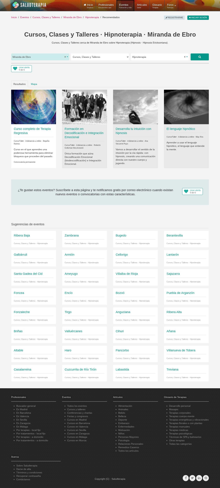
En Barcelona (23, 412)
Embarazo (123, 423)
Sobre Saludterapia (26, 465)
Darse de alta (23, 469)
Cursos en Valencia (77, 426)
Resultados (19, 84)
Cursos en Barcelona (78, 423)
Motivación (124, 430)
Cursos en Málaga (77, 437)
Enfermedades (126, 426)
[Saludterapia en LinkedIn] (199, 478)
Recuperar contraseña (28, 476)
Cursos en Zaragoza (78, 433)
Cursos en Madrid (77, 419)
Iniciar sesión (199, 17)
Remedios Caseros (128, 447)
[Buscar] (200, 56)
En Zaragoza (23, 423)
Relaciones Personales (130, 443)
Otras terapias (177, 440)
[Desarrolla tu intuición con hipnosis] (135, 106)
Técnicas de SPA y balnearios (185, 437)
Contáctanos (23, 479)
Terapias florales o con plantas (185, 423)
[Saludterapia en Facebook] (186, 478)
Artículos (142, 5)
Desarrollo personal (179, 406)
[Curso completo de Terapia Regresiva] (33, 106)
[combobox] (40, 56)
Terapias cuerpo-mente (181, 416)
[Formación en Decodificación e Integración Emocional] (84, 106)
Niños (121, 433)
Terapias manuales (179, 426)
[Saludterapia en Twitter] (192, 478)
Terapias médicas (178, 430)
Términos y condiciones (29, 472)
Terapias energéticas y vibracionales (189, 419)
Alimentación (125, 406)
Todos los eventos (77, 406)
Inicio (14, 17)
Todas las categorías (180, 443)
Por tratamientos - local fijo (30, 433)
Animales (123, 409)
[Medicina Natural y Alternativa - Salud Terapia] (29, 5)
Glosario (157, 5)
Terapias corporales (180, 412)
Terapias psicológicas (180, 433)
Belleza (122, 416)
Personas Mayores (128, 437)
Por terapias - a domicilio (29, 437)
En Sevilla (21, 419)
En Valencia (22, 416)
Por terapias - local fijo (28, 430)
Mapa (34, 84)
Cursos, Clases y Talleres (46, 17)
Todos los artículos (128, 450)
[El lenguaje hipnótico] (186, 106)
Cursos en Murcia (76, 440)
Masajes (173, 409)
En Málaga (22, 426)
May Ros (199, 137)
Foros (170, 5)
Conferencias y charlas (79, 412)
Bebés (121, 412)
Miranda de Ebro (72, 17)
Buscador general (26, 406)
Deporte (122, 419)
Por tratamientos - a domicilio (32, 440)
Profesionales (106, 5)
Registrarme (175, 17)
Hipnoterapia (92, 17)
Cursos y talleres (76, 409)
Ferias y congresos (77, 416)
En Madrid (22, 409)
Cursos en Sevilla (76, 430)
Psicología (123, 440)
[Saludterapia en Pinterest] (206, 478)
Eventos (125, 5)
